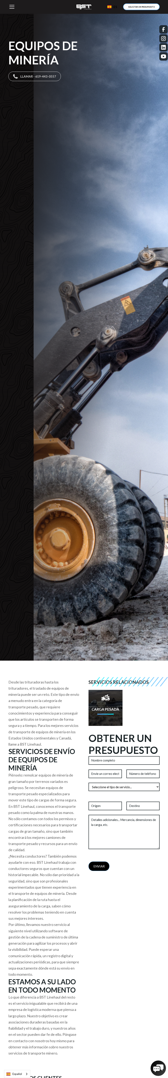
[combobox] (17, 1074)
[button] (38, 7)
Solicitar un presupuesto (141, 7)
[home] (84, 6)
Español (17, 1074)
